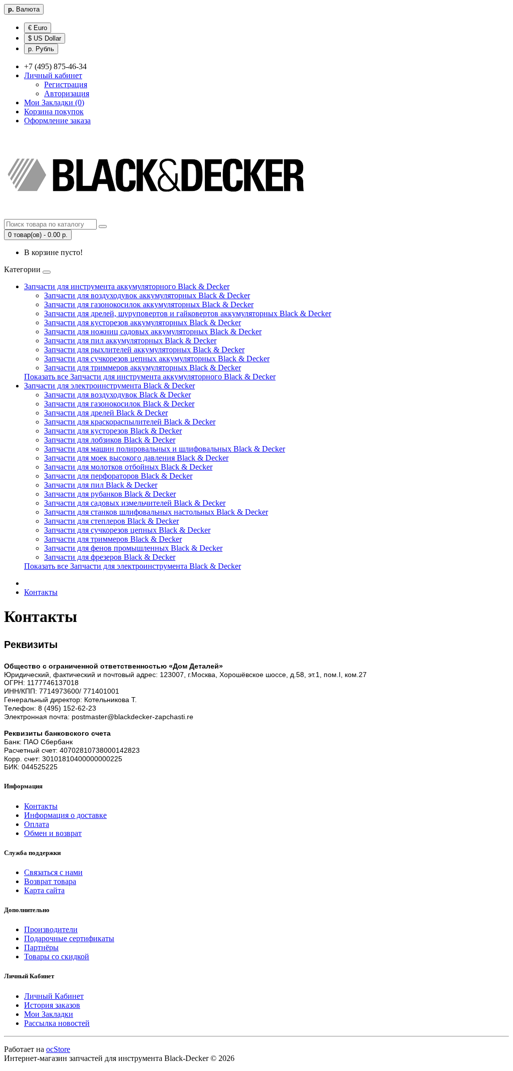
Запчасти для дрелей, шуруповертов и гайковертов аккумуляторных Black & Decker (187, 313)
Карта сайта (44, 890)
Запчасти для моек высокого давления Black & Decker (136, 458)
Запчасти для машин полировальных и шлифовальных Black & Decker (164, 449)
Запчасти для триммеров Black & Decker (113, 539)
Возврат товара (50, 881)
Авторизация (66, 93)
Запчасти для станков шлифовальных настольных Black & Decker (156, 512)
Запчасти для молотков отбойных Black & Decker (128, 467)
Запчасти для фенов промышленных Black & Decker (133, 548)
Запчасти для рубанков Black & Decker (110, 494)
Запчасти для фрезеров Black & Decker (109, 557)
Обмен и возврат (53, 833)
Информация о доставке (65, 815)
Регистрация (65, 84)
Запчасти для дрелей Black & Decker (106, 412)
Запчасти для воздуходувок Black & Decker (117, 394)
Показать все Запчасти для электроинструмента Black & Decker (132, 566)
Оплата (36, 824)
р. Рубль (41, 49)
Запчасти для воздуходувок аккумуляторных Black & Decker (147, 295)
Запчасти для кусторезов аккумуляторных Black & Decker (142, 322)
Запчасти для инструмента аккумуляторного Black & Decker (126, 286)
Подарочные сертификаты (69, 938)
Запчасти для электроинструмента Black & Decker (109, 385)
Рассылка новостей (57, 1023)
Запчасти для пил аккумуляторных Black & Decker (130, 340)
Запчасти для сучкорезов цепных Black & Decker (127, 530)
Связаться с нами (53, 872)
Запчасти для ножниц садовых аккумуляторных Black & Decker (153, 331)
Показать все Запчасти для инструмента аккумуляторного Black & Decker (150, 376)
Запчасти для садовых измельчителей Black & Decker (134, 503)
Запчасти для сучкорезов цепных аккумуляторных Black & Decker (157, 358)
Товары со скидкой (56, 956)
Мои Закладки (48, 1014)
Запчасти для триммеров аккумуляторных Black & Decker (142, 367)
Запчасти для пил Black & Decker (100, 485)
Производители (51, 929)
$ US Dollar (44, 38)
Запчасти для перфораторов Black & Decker (118, 476)
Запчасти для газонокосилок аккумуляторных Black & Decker (148, 304)
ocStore (58, 1049)
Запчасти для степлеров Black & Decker (111, 521)
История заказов (52, 1005)
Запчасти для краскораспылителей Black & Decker (129, 421)
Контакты (41, 592)
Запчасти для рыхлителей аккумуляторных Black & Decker (144, 349)
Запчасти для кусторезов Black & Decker (113, 430)
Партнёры (41, 947)
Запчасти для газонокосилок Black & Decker (119, 403)
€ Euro (37, 28)
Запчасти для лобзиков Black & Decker (109, 440)
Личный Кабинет (54, 996)
